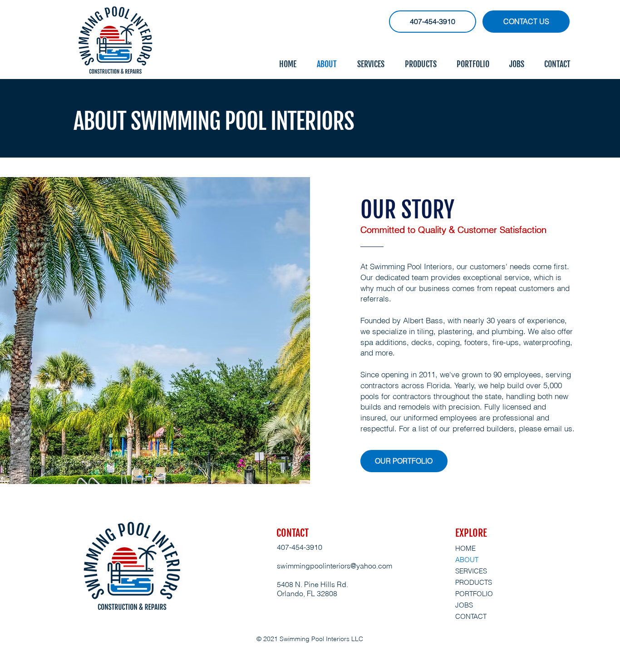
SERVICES (471, 571)
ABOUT (466, 559)
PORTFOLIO (474, 593)
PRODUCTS (473, 582)
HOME (465, 548)
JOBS (464, 605)
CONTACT (471, 616)
